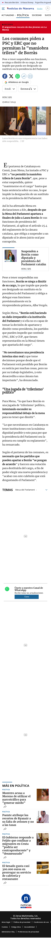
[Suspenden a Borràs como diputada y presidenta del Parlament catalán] (11, 256)
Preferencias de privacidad (28, 932)
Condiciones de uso (41, 922)
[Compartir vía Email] (30, 76)
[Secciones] (3, 8)
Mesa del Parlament (25, 489)
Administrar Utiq (8, 932)
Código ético (16, 927)
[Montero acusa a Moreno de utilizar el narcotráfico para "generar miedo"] (43, 795)
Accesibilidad (29, 927)
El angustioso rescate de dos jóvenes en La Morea (24, 28)
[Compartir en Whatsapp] (17, 76)
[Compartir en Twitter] (11, 76)
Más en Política (15, 785)
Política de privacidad (22, 922)
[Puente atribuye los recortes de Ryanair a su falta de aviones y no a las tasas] (43, 817)
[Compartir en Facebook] (4, 76)
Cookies (5, 927)
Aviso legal (6, 922)
